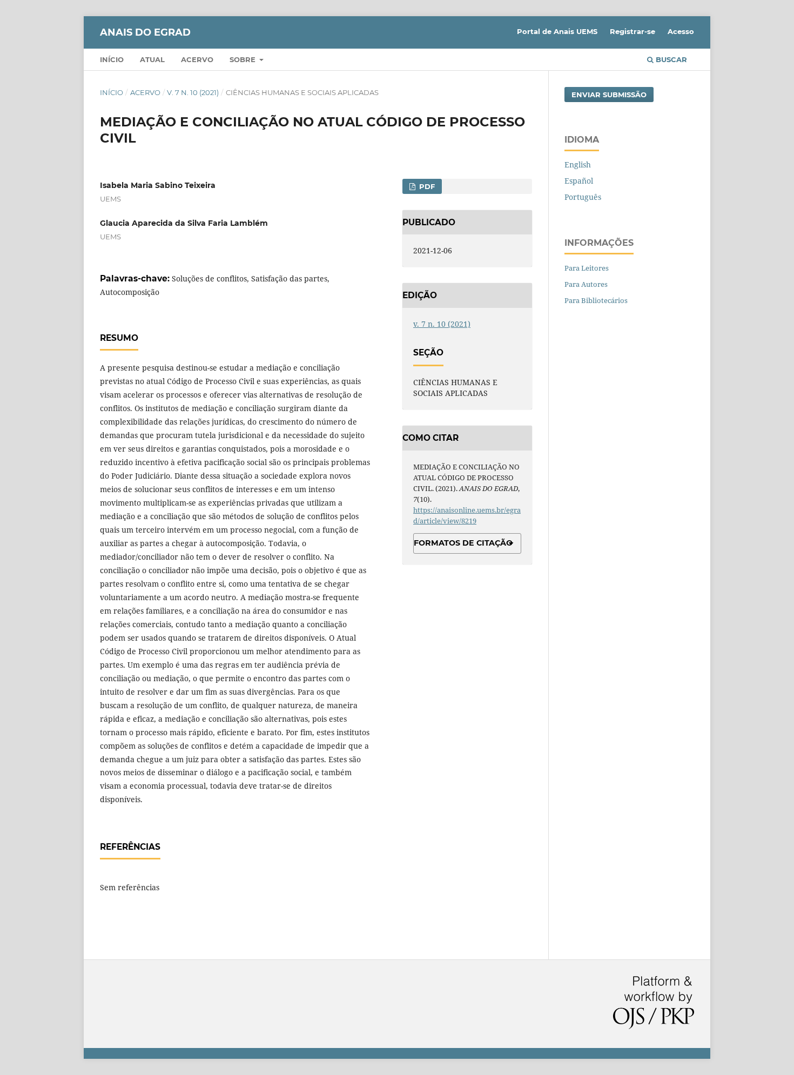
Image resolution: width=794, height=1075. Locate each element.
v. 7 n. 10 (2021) (193, 92)
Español (578, 181)
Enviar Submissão (609, 94)
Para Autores (586, 284)
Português (582, 197)
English (577, 164)
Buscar (670, 59)
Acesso (681, 31)
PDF (426, 186)
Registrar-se (632, 31)
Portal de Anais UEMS (557, 31)
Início (112, 59)
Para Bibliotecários (596, 300)
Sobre (244, 59)
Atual (152, 59)
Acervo (197, 59)
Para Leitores (586, 268)
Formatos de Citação (463, 543)
